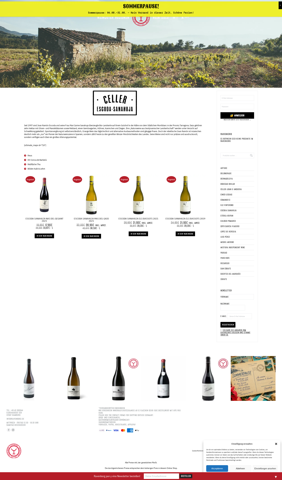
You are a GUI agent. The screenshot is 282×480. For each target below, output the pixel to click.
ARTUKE (223, 168)
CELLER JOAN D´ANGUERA (231, 189)
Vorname (224, 297)
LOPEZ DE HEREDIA (228, 232)
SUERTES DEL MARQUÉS (230, 274)
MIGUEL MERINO (227, 242)
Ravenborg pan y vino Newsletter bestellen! (117, 476)
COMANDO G (225, 200)
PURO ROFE (225, 258)
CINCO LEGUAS (226, 194)
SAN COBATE (225, 269)
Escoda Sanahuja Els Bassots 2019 (185, 218)
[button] (276, 443)
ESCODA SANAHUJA (228, 210)
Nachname (224, 304)
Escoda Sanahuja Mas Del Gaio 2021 (91, 219)
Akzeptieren (217, 468)
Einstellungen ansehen (265, 468)
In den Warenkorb (44, 236)
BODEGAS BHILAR (227, 184)
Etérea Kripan (226, 216)
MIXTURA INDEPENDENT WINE (232, 247)
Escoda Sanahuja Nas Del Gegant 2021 (44, 219)
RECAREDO (224, 263)
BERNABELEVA (226, 179)
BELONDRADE (225, 173)
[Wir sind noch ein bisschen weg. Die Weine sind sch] (28, 378)
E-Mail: (223, 316)
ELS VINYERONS (226, 205)
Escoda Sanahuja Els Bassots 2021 (138, 218)
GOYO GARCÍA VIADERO (229, 226)
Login (186, 17)
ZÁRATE (223, 279)
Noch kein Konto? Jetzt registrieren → (237, 119)
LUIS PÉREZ (225, 237)
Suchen (251, 155)
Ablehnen (240, 468)
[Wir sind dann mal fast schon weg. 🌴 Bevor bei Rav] (253, 378)
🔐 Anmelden (237, 115)
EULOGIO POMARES (228, 221)
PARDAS (223, 253)
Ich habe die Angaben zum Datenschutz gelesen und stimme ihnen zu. (235, 332)
